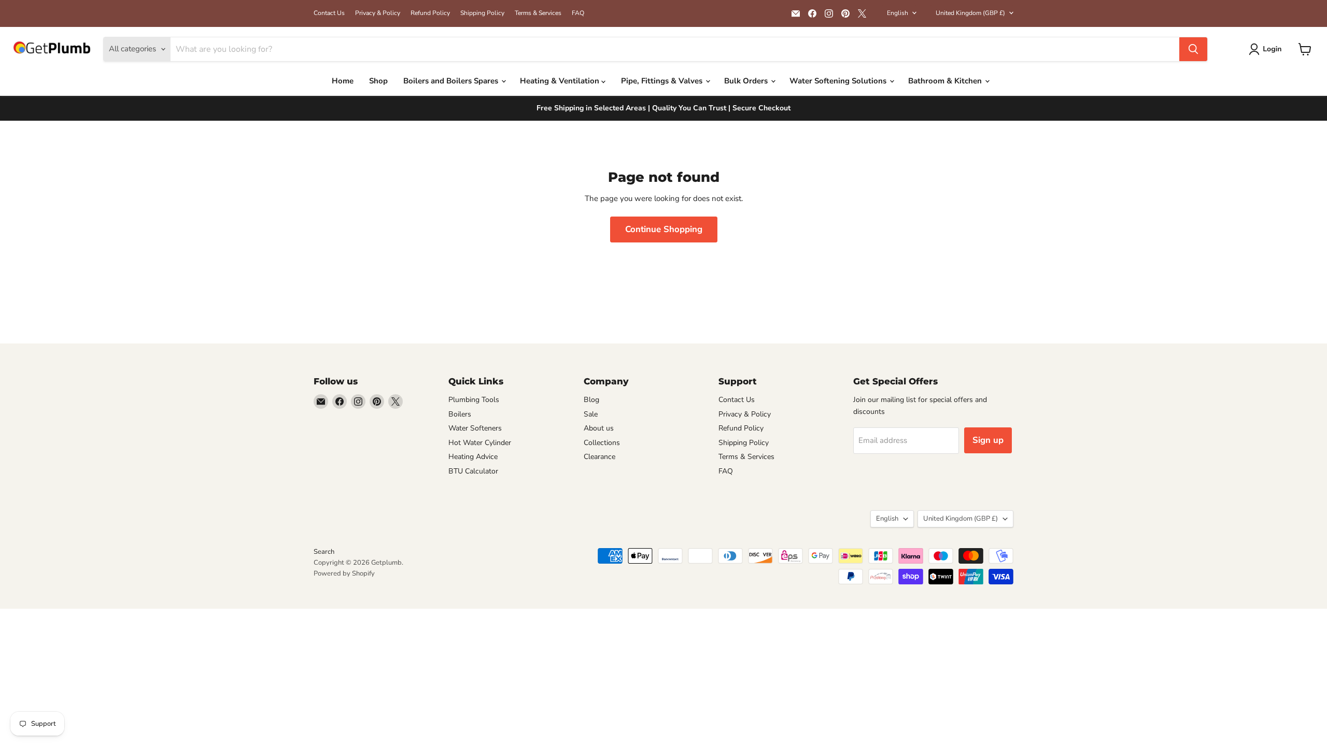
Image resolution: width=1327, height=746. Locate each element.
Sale (591, 414)
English (897, 13)
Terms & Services (538, 13)
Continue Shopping (663, 229)
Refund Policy (430, 13)
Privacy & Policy (377, 13)
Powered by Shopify (344, 573)
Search (324, 551)
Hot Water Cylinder (479, 443)
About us (599, 428)
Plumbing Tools (473, 400)
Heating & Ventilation (560, 81)
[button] (1267, 49)
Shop (378, 81)
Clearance (599, 457)
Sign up (988, 440)
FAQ (578, 13)
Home (343, 81)
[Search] (1193, 49)
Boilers (459, 414)
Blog (591, 400)
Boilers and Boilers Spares (451, 81)
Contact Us (329, 13)
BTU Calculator (473, 471)
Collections (602, 443)
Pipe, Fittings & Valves (662, 81)
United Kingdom (970, 13)
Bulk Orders (747, 81)
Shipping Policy (482, 13)
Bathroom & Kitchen (946, 81)
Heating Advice (473, 457)
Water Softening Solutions (838, 81)
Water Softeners (475, 428)
